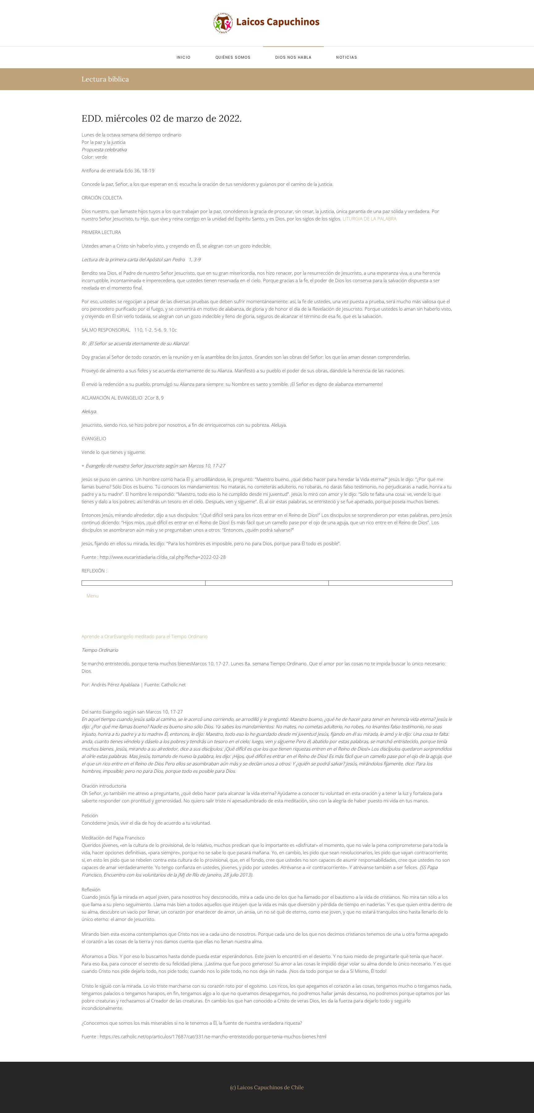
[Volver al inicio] (267, 23)
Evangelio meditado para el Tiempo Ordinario (161, 636)
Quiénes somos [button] (233, 57)
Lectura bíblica (105, 79)
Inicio (184, 57)
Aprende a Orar (98, 636)
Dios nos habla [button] (293, 57)
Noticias (346, 57)
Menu (90, 595)
